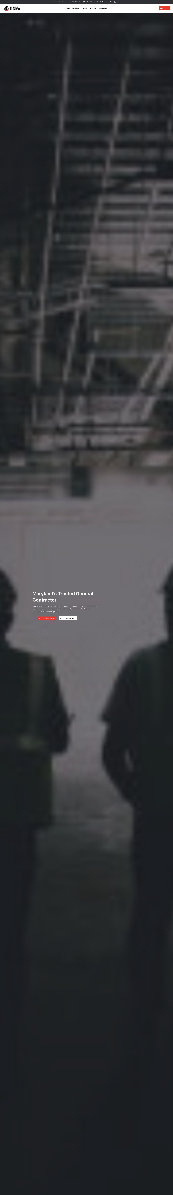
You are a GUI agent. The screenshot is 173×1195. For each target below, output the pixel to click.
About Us (93, 8)
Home (68, 8)
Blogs (85, 8)
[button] (79, 8)
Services (75, 8)
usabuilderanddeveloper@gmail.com (109, 2)
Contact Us (103, 8)
